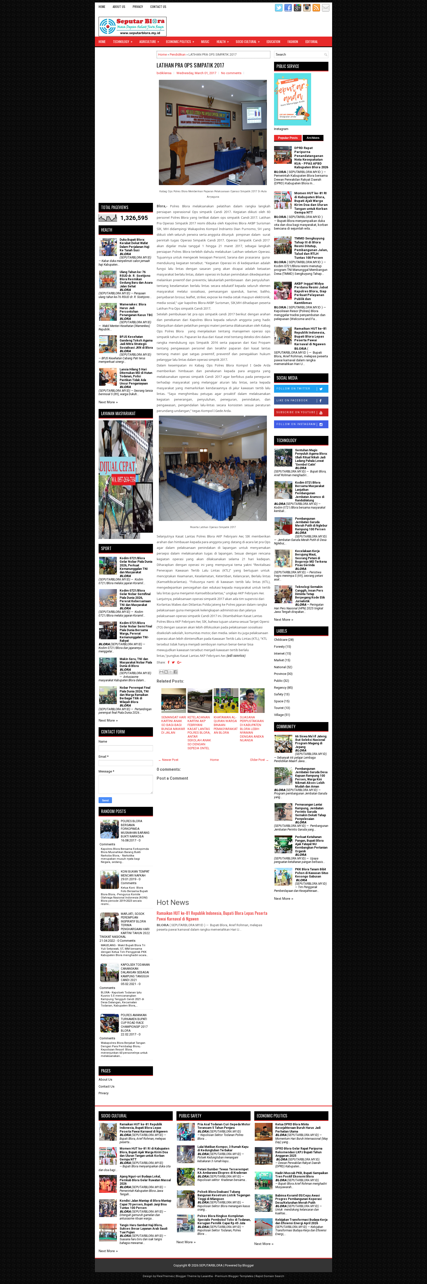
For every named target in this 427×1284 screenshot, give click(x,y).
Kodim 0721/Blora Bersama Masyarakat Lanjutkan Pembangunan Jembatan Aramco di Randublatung (309, 491)
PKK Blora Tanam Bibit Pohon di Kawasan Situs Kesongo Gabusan (311, 873)
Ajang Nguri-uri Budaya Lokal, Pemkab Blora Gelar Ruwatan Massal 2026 (145, 1180)
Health (223, 41)
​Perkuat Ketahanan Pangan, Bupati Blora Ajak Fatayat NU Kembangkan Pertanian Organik (311, 844)
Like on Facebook (292, 400)
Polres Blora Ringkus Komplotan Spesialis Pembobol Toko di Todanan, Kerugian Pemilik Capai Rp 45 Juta (224, 1219)
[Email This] (161, 671)
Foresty (279, 646)
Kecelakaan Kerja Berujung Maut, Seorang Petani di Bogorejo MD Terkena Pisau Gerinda (311, 558)
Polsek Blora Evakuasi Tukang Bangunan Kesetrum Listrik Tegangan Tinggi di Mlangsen (223, 1195)
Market (279, 660)
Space (278, 701)
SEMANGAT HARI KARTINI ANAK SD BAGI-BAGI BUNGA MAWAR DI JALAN (173, 724)
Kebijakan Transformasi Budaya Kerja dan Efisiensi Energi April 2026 (301, 1221)
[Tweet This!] (173, 662)
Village (279, 715)
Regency (280, 687)
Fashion (293, 41)
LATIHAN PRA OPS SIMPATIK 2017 (190, 65)
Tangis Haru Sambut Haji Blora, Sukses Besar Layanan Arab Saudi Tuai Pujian (143, 1228)
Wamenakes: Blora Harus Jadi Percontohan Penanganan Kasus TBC (136, 310)
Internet (279, 653)
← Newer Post (168, 760)
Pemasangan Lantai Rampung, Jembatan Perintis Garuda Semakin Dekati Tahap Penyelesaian (310, 812)
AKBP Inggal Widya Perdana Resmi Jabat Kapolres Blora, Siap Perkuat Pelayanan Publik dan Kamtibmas (311, 293)
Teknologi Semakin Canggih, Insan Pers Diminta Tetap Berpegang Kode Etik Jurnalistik (310, 594)
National (280, 667)
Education (273, 41)
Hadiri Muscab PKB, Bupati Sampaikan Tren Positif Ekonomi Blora (301, 1174)
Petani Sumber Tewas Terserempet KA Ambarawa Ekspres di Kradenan (222, 1171)
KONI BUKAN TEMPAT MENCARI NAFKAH (135, 873)
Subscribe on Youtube (296, 412)
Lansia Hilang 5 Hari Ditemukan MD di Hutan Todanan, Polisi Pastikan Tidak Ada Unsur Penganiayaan (136, 376)
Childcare (280, 640)
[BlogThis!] (166, 671)
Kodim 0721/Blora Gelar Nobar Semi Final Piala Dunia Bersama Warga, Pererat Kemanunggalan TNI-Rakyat (136, 631)
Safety (278, 694)
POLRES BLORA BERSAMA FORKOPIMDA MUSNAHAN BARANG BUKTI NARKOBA (135, 828)
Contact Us (158, 6)
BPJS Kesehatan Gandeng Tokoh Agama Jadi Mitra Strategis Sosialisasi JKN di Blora (136, 342)
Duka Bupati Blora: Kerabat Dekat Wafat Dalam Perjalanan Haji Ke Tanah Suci (134, 245)
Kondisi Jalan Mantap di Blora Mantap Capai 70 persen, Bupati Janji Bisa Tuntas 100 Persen (145, 1204)
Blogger (248, 1265)
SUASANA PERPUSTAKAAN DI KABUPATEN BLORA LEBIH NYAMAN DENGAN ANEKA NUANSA (252, 728)
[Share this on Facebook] (168, 662)
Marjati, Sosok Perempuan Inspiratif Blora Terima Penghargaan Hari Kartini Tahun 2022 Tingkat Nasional (125, 925)
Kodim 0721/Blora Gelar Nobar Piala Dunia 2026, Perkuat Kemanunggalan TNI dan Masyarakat (136, 565)
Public (278, 681)
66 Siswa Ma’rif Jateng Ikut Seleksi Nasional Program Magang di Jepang (310, 742)
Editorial (311, 41)
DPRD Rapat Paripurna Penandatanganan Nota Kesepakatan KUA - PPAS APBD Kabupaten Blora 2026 (311, 157)
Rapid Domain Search (270, 1276)
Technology (122, 41)
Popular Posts (288, 138)
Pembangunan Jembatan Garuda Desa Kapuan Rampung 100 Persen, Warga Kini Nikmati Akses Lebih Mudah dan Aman (311, 777)
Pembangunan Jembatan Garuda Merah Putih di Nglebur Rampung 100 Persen (311, 524)
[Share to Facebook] (175, 671)
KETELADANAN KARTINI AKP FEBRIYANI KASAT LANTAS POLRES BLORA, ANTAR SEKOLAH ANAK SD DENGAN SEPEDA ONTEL (199, 732)
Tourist (279, 708)
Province (280, 674)
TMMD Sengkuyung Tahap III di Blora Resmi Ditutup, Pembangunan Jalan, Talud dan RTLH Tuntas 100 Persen (311, 247)
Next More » (108, 402)
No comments (231, 73)
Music (205, 41)
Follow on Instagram (296, 424)
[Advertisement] (126, 125)
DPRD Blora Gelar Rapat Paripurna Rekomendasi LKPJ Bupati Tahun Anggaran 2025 (298, 1152)
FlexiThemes (165, 1276)
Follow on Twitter (293, 388)
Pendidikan (178, 54)
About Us (119, 6)
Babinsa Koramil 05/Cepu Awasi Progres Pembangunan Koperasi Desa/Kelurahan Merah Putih (298, 1199)
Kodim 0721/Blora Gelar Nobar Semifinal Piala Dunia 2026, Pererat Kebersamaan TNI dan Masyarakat (135, 598)
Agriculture (149, 41)
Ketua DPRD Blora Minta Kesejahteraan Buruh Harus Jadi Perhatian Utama (297, 1128)
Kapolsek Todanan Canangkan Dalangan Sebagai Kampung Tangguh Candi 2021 (135, 972)
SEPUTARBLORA (211, 1265)
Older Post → (259, 760)
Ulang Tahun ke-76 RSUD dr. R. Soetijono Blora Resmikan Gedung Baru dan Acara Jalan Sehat (136, 279)
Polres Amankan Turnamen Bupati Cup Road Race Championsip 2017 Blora (134, 1022)
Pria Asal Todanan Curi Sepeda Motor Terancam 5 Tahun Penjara (223, 1126)
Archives (313, 138)
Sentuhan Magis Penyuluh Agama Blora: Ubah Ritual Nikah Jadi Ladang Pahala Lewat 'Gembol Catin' (311, 457)
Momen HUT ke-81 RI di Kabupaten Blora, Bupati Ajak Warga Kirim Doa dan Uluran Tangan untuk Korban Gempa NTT (311, 202)
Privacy (138, 6)
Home (102, 6)
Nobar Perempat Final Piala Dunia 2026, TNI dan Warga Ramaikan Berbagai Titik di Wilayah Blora (135, 695)
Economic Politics (180, 41)
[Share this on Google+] (179, 662)
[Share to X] (170, 671)
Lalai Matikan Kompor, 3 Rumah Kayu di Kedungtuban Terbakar (222, 1148)
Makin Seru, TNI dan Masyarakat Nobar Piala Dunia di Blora (136, 662)
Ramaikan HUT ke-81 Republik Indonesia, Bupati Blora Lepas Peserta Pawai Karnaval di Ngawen (212, 916)
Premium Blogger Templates (234, 1276)
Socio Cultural (248, 41)
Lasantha (207, 1276)
